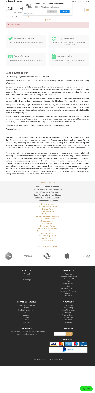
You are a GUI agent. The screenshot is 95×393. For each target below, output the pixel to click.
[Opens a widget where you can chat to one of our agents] (86, 389)
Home (8, 17)
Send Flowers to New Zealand (47, 198)
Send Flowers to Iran (19, 17)
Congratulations (68, 315)
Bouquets (26, 315)
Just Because (68, 320)
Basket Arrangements (26, 310)
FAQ (68, 281)
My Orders (68, 296)
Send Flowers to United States (47, 195)
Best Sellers (26, 322)
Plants (26, 312)
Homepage (27, 280)
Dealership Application (68, 276)
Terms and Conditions (68, 291)
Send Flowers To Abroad (68, 288)
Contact (27, 274)
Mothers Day (68, 308)
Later (52, 11)
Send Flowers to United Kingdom (47, 189)
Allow (65, 11)
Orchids (27, 317)
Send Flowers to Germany (47, 192)
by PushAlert (30, 14)
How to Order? (68, 279)
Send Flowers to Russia (47, 201)
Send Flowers (68, 284)
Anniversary (68, 317)
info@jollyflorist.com (16, 1)
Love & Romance (68, 310)
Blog (68, 286)
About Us (68, 274)
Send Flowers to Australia (47, 187)
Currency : (74, 1)
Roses (26, 308)
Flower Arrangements (27, 305)
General (27, 320)
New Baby (68, 322)
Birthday (68, 312)
